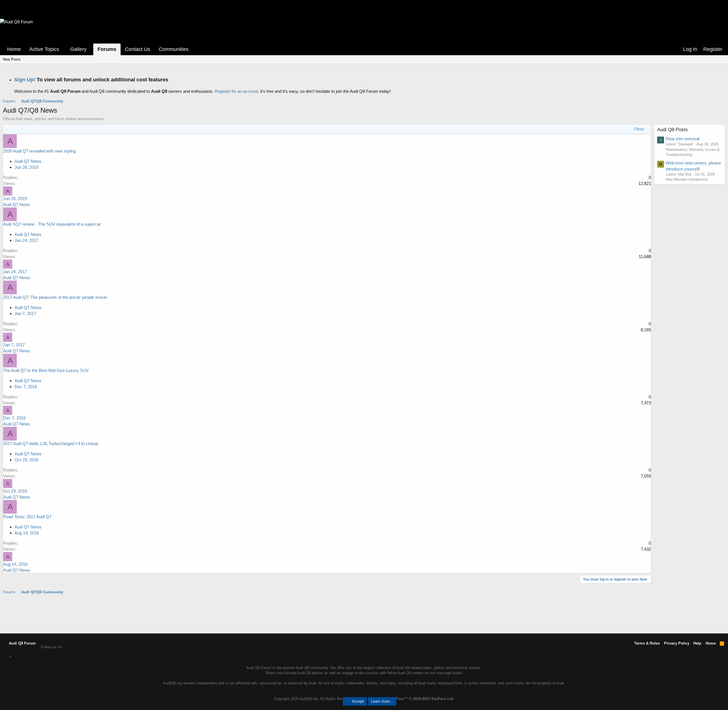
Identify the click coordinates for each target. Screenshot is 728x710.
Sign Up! (24, 80)
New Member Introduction (687, 179)
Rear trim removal (682, 138)
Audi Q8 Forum (22, 643)
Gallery (78, 49)
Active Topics (44, 49)
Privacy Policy (676, 643)
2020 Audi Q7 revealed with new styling (39, 151)
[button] (63, 49)
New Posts (12, 59)
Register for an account (236, 91)
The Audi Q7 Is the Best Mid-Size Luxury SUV (46, 370)
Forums (107, 49)
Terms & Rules (647, 643)
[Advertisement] (364, 613)
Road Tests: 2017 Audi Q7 (27, 516)
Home (14, 49)
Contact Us (137, 49)
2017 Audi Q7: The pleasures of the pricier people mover (55, 297)
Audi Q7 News (28, 161)
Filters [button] (639, 129)
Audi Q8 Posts (672, 129)
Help (697, 643)
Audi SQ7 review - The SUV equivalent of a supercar (52, 224)
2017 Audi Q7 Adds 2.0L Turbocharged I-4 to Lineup (50, 443)
